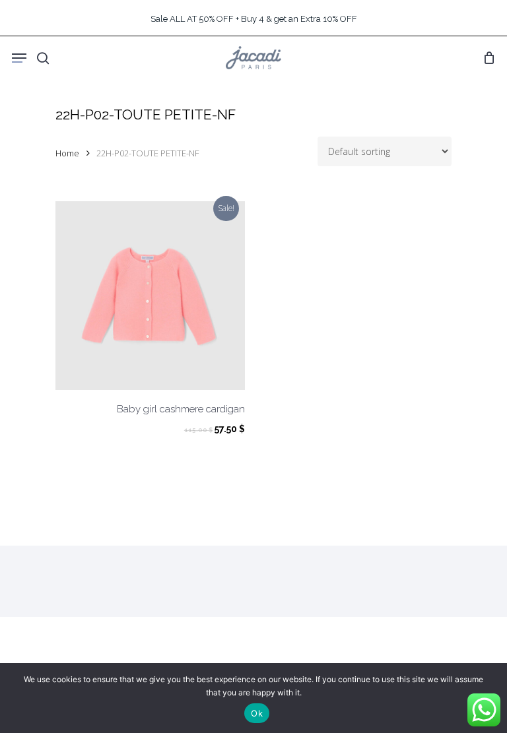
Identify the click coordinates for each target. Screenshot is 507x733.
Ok (257, 713)
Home (67, 153)
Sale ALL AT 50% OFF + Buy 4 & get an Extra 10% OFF (254, 19)
